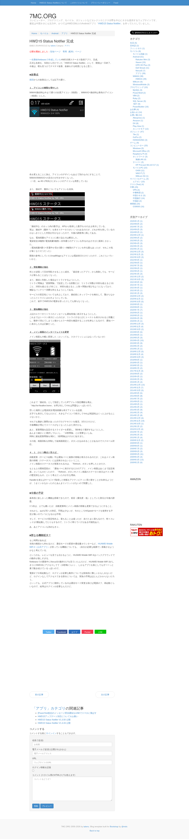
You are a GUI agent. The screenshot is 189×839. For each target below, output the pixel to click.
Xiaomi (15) (141, 62)
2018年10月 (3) (137, 357)
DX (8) (135, 123)
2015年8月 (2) (136, 374)
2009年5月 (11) (136, 454)
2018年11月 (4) (136, 354)
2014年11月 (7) (136, 387)
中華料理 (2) (138, 193)
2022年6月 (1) (136, 268)
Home (33, 3)
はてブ (74, 632)
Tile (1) (136, 134)
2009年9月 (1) (136, 443)
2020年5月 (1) (136, 315)
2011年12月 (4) (136, 429)
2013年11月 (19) (137, 421)
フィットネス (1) (137, 48)
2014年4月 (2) (136, 407)
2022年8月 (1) (136, 263)
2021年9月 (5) (136, 282)
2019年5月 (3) (136, 337)
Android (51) (138, 57)
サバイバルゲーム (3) (139, 179)
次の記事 (105, 694)
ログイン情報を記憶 (41, 767)
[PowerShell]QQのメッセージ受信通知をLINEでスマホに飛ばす (67, 713)
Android (54, 33)
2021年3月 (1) (136, 290)
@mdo (124, 826)
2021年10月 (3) (137, 279)
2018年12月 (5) (137, 351)
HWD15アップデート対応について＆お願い (58, 716)
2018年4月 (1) (136, 362)
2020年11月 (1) (136, 299)
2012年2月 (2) (136, 426)
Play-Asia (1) (138, 126)
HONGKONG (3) (140, 140)
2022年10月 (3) (137, 257)
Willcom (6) (138, 82)
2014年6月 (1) (136, 401)
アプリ (64, 33)
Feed (116, 3)
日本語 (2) (134, 46)
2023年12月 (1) (137, 235)
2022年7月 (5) (136, 265)
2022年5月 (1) (136, 271)
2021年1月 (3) (136, 293)
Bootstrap (114, 826)
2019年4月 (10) (137, 340)
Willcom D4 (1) (142, 176)
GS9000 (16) (138, 206)
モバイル (44, 33)
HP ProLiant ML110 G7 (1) (147, 165)
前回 (31, 80)
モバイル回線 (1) (140, 54)
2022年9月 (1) (136, 260)
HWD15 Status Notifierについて (53, 3)
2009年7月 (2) (136, 448)
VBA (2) (136, 95)
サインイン (51, 733)
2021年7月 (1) (136, 285)
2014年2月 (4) (136, 412)
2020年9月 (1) (136, 304)
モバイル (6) (135, 51)
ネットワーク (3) (140, 156)
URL (34, 758)
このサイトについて (79, 3)
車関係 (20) (135, 204)
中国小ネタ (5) (139, 195)
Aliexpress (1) (139, 118)
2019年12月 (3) (137, 324)
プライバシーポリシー (100, 3)
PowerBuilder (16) (141, 107)
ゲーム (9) (134, 143)
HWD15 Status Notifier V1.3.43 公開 (54, 723)
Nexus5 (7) (140, 70)
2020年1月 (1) (136, 321)
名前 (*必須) (37, 740)
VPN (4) (136, 190)
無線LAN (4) (141, 159)
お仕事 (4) (134, 109)
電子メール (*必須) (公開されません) (49, 749)
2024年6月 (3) (136, 229)
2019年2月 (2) (136, 346)
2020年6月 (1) (136, 313)
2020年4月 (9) (136, 318)
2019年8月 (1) (136, 335)
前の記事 (39, 694)
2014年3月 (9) (136, 410)
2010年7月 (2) (136, 432)
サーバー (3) (138, 162)
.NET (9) (136, 104)
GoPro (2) (137, 137)
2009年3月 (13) (137, 460)
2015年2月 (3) (136, 379)
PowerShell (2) (139, 93)
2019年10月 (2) (137, 329)
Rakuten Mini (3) (143, 59)
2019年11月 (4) (136, 326)
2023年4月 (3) (136, 243)
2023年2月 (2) (136, 246)
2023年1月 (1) (136, 249)
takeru (53, 46)
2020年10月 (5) (137, 301)
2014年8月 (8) (136, 396)
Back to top (94, 831)
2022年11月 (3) (136, 254)
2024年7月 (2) (136, 227)
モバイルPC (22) (140, 168)
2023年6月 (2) (136, 238)
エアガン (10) (139, 181)
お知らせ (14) (136, 112)
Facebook (61, 632)
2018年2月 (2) (136, 368)
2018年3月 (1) (136, 365)
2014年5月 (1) (136, 404)
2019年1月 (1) (136, 349)
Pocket (87, 632)
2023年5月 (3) (136, 240)
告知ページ (55, 51)
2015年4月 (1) (136, 376)
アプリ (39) (141, 73)
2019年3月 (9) (136, 343)
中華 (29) (134, 187)
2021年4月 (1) (136, 288)
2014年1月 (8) (136, 415)
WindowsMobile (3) (141, 84)
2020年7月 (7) (136, 310)
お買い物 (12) (136, 115)
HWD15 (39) (141, 79)
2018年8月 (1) (136, 360)
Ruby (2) (136, 98)
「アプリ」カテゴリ (49, 708)
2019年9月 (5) (136, 332)
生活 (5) (133, 43)
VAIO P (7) (140, 173)
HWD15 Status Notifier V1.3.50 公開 (54, 719)
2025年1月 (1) (136, 221)
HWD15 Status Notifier (109, 23)
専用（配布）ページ (72, 51)
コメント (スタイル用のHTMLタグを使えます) (53, 775)
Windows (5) (138, 148)
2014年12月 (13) (137, 385)
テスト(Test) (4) (137, 184)
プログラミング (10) (139, 87)
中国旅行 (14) (139, 198)
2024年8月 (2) (136, 224)
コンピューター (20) (139, 145)
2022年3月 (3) (136, 274)
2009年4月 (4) (136, 457)
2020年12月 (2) (137, 296)
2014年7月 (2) (136, 399)
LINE (100, 632)
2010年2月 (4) (136, 435)
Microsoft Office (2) (141, 151)
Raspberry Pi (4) (140, 154)
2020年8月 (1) (136, 307)
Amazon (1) (138, 120)
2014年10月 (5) (137, 390)
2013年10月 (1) (137, 423)
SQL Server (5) (139, 101)
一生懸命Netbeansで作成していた (45, 59)
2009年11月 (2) (136, 440)
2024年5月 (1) (136, 232)
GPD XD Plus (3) (143, 65)
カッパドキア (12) (141, 129)
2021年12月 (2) (137, 276)
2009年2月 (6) (136, 462)
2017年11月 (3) (136, 371)
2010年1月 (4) (136, 437)
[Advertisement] (72, 145)
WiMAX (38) (138, 76)
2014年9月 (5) (136, 393)
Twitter (48, 632)
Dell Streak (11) (142, 68)
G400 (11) (140, 170)
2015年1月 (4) (136, 382)
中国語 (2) (137, 201)
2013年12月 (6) (137, 418)
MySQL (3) (137, 90)
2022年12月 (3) (137, 251)
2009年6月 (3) (136, 451)
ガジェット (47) (137, 132)
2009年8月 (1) (136, 446)
